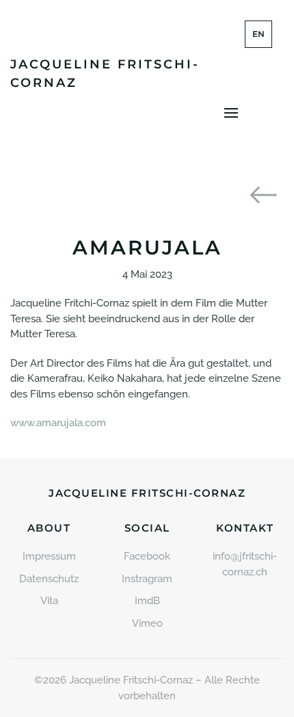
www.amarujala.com (58, 423)
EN (258, 34)
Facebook (147, 556)
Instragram (147, 579)
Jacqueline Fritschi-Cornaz (105, 73)
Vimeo (147, 623)
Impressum (49, 556)
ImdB (147, 601)
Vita (49, 601)
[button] (231, 113)
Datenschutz (49, 579)
